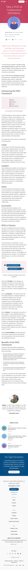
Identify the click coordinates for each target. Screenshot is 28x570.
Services (14, 503)
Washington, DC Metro (9, 560)
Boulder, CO (21, 560)
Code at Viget (14, 534)
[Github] (10, 553)
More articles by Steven (14, 413)
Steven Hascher (8, 32)
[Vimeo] (20, 553)
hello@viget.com (14, 492)
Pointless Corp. (14, 528)
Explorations (14, 531)
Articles (14, 505)
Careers (14, 515)
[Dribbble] (12, 553)
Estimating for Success (18, 75)
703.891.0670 (14, 494)
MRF (23, 565)
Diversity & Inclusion (14, 521)
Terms (17, 565)
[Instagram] (15, 553)
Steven (4, 405)
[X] (7, 553)
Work (14, 500)
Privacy (20, 565)
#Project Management (15, 34)
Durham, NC (16, 560)
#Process (7, 34)
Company (14, 512)
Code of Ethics (14, 518)
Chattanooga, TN (14, 562)
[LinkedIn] (18, 553)
